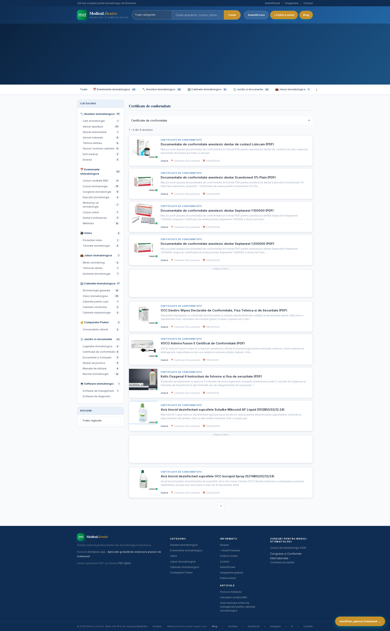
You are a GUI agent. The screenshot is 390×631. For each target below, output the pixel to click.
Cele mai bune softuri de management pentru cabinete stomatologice (237, 606)
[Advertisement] (195, 54)
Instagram (275, 626)
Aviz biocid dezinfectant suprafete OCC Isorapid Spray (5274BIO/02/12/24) (217, 476)
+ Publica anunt (284, 14)
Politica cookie (229, 555)
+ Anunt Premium (230, 550)
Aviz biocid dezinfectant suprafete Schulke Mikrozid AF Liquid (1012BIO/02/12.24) (222, 409)
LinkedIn (308, 626)
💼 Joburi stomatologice (292, 89)
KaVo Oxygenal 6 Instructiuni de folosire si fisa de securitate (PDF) (211, 376)
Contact (308, 3)
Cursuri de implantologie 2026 (288, 547)
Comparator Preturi (181, 572)
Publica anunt (228, 578)
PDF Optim (124, 563)
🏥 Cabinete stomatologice (206, 89)
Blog (306, 14)
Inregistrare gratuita (231, 572)
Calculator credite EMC (233, 597)
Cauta (232, 14)
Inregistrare (292, 3)
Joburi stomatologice (183, 561)
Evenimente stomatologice (186, 550)
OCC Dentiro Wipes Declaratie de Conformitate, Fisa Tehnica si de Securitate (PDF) (224, 310)
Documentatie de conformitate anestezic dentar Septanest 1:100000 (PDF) (217, 210)
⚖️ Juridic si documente (250, 89)
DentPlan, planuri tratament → (360, 621)
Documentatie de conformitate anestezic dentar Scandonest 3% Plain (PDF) (218, 177)
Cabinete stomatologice (184, 567)
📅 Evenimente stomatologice (114, 89)
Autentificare (272, 3)
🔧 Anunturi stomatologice (161, 89)
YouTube (232, 626)
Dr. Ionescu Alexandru (135, 626)
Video (173, 555)
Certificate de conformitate (181, 140)
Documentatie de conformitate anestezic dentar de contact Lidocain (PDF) (217, 144)
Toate (83, 89)
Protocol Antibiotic (231, 591)
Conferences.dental (282, 562)
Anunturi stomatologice (184, 544)
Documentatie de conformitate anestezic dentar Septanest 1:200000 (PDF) (217, 244)
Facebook (253, 626)
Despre (224, 544)
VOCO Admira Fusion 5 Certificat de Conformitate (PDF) (203, 343)
